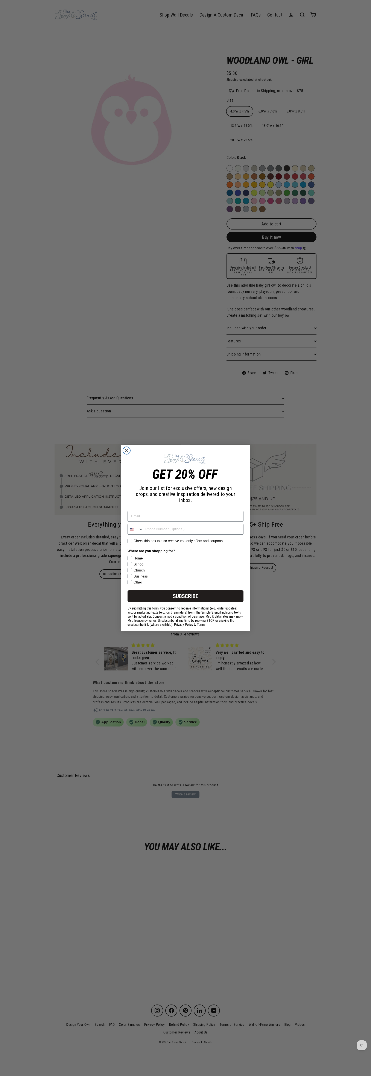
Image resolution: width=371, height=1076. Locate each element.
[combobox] (135, 529)
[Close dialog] (126, 450)
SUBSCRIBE (185, 596)
